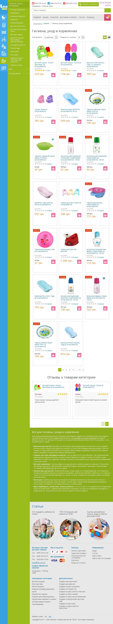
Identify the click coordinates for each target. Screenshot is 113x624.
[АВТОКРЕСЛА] (4, 25)
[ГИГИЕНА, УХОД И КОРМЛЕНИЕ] (4, 60)
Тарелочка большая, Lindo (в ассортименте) (45, 250)
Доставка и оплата (68, 17)
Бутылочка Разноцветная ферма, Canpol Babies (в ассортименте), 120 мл (96, 251)
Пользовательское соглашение (78, 557)
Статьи (82, 17)
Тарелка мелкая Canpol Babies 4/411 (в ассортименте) (43, 344)
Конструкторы (37, 584)
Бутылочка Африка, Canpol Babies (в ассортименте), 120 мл (97, 298)
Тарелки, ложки (16, 65)
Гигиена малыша (16, 23)
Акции (45, 17)
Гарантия (54, 17)
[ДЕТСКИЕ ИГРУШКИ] (4, 46)
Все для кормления (17, 10)
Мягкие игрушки (38, 587)
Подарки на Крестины (67, 604)
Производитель (15, 74)
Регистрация (105, 2)
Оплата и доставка (78, 551)
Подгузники (14, 13)
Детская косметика (17, 26)
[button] (107, 424)
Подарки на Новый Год (67, 589)
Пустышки (14, 55)
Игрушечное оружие (39, 594)
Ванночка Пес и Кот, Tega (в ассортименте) (44, 297)
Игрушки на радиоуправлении (43, 589)
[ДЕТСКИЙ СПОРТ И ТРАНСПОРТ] (4, 39)
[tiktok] (57, 552)
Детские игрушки (38, 581)
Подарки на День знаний (68, 594)
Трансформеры (37, 604)
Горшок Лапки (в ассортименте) (41, 110)
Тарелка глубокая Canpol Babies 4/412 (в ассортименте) (96, 111)
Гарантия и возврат (78, 553)
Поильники (14, 51)
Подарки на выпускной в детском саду (71, 600)
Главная (46, 23)
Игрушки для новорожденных (43, 597)
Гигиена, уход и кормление (16, 5)
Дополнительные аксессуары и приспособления (17, 40)
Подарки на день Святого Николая (72, 592)
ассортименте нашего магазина (84, 438)
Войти (108, 5)
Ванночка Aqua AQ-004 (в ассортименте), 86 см (70, 110)
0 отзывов (100, 70)
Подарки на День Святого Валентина (69, 607)
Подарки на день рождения (69, 587)
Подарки (37, 17)
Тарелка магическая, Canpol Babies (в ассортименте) (94, 204)
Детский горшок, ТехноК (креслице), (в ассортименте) (44, 64)
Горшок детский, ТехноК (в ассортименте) (71, 204)
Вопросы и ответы (78, 563)
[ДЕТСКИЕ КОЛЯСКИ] (4, 17)
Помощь (90, 17)
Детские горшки (16, 34)
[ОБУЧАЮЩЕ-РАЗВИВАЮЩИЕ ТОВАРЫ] (4, 53)
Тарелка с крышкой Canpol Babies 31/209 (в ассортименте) (45, 158)
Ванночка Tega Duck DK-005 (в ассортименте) (44, 204)
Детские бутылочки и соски (18, 30)
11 (80, 370)
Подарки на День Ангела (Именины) (72, 597)
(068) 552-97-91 (56, 3)
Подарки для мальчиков (68, 581)
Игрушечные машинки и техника (44, 599)
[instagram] (66, 552)
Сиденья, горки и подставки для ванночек (16, 60)
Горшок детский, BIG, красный (69, 250)
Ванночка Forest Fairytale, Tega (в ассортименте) (70, 344)
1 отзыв (47, 70)
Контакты (37, 24)
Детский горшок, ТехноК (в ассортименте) (71, 64)
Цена (10, 69)
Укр (50, 616)
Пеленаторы (15, 48)
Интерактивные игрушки (41, 602)
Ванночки (14, 19)
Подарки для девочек (67, 584)
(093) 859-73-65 (71, 3)
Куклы (34, 592)
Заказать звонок (89, 4)
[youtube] (62, 552)
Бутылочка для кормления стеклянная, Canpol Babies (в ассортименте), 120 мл (71, 158)
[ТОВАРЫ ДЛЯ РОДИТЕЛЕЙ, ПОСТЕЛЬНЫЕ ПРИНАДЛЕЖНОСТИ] (4, 67)
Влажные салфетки (17, 16)
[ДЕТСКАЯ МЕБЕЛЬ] (4, 32)
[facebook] (53, 552)
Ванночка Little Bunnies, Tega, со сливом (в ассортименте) (96, 64)
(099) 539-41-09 (40, 3)
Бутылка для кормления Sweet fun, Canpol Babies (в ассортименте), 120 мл (71, 298)
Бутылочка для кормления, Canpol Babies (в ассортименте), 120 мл (97, 158)
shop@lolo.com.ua (38, 563)
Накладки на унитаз (17, 45)
